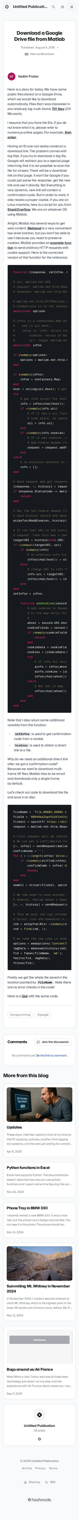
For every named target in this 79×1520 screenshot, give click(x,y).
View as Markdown (42, 54)
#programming (20, 1014)
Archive (27, 1468)
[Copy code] (66, 269)
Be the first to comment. (51, 1055)
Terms (53, 1468)
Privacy (40, 1468)
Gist (25, 996)
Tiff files (58, 109)
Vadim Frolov (28, 76)
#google (43, 1014)
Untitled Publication (30, 7)
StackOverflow (18, 209)
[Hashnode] (39, 1439)
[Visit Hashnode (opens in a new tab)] (39, 1500)
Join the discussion (55, 1042)
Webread (34, 228)
